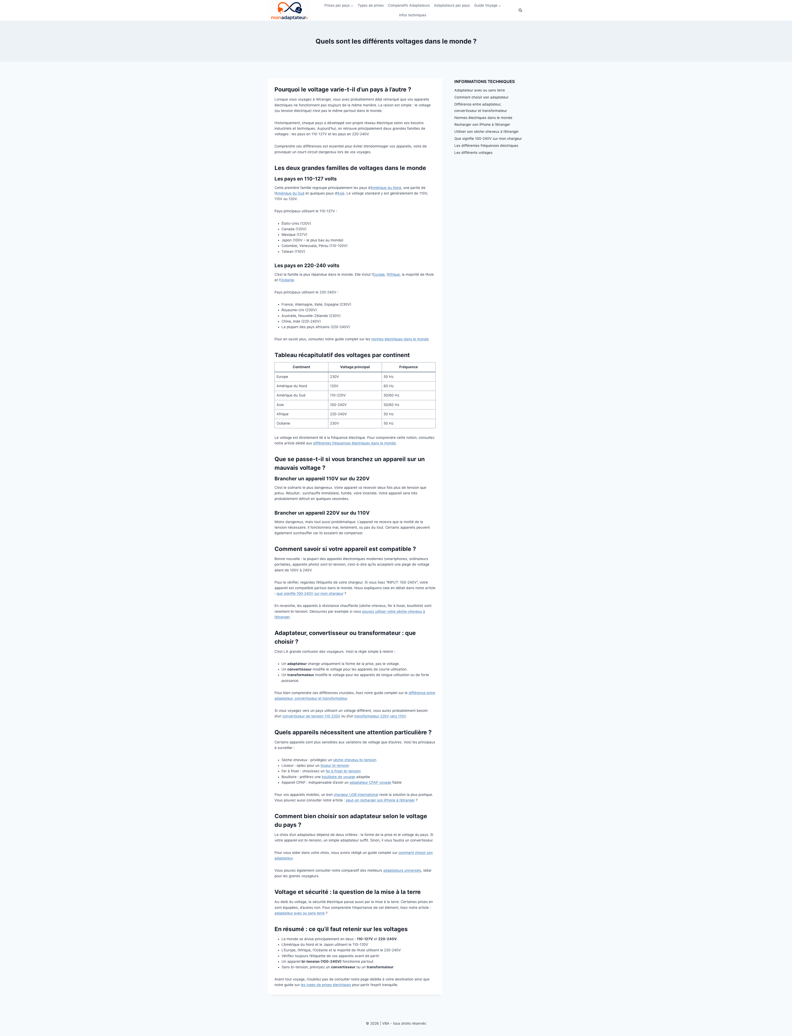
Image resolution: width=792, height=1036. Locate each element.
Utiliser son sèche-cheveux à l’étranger (486, 131)
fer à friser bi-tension (343, 771)
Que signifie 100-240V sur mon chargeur (488, 138)
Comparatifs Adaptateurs (409, 5)
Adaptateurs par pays (452, 5)
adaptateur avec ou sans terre (300, 913)
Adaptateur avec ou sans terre (479, 90)
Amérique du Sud (290, 193)
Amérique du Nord (386, 188)
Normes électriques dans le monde (483, 118)
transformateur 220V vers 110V (380, 716)
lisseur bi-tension (335, 765)
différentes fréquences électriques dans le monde (354, 443)
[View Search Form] (520, 10)
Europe (379, 274)
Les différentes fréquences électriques (486, 146)
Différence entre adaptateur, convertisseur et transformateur (480, 107)
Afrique (394, 274)
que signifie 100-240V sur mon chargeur (310, 593)
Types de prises (371, 5)
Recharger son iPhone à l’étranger (482, 124)
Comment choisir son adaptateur (481, 97)
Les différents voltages (473, 153)
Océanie (287, 280)
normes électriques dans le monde (400, 339)
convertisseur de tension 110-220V (311, 716)
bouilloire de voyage (338, 777)
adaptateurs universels (402, 870)
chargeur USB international (356, 795)
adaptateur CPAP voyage (370, 782)
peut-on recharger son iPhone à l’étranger (380, 800)
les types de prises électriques (326, 985)
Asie (340, 193)
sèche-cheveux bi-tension (354, 760)
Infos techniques (412, 15)
